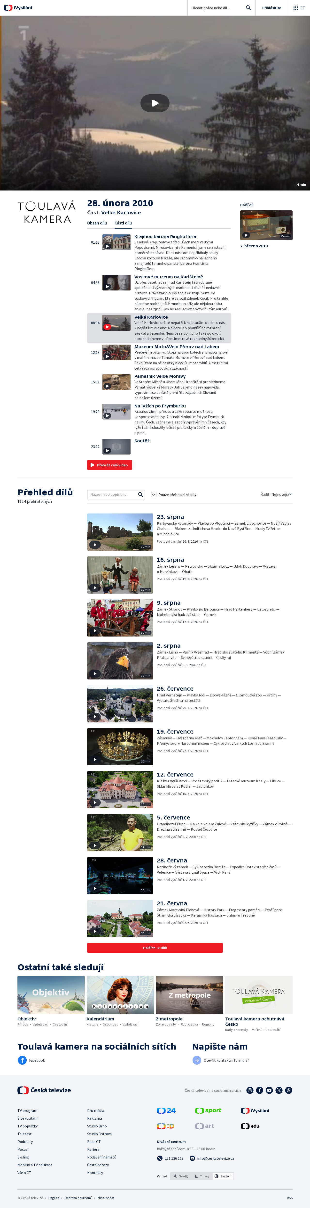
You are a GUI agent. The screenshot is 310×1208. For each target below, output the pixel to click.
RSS (290, 1198)
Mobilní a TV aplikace (34, 1164)
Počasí (22, 1149)
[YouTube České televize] (269, 1090)
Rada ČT (94, 1141)
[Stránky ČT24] (166, 1112)
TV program (27, 1110)
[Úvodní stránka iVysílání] (22, 8)
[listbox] (202, 1176)
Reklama (94, 1118)
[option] (181, 1176)
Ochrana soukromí (78, 1198)
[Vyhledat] (140, 494)
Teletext (24, 1133)
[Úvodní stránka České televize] (44, 1090)
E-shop (23, 1157)
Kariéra (93, 1149)
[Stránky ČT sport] (208, 1112)
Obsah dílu (97, 223)
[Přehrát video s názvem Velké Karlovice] (155, 103)
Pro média (95, 1110)
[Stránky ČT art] (204, 1127)
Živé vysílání (27, 1118)
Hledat (248, 8)
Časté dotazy (98, 1164)
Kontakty (95, 1172)
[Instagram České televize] (250, 1090)
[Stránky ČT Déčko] (165, 1127)
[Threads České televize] (289, 1090)
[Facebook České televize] (260, 1090)
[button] (155, 103)
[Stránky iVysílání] (255, 1112)
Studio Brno (97, 1126)
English (53, 1198)
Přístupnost (105, 1198)
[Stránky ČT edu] (250, 1127)
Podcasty (25, 1141)
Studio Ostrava (99, 1133)
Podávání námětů (101, 1157)
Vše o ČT (24, 1172)
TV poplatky (27, 1126)
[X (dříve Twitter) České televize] (279, 1090)
